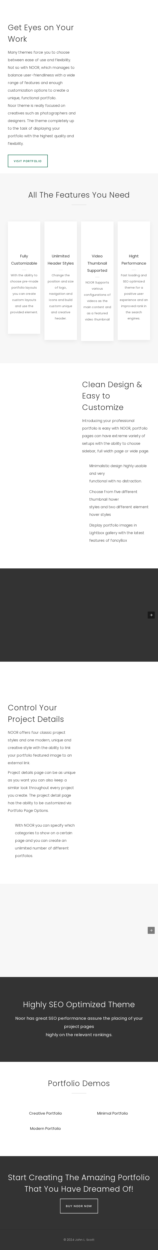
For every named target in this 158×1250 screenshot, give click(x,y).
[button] (151, 615)
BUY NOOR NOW (79, 1206)
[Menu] (149, 8)
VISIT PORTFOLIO (28, 161)
